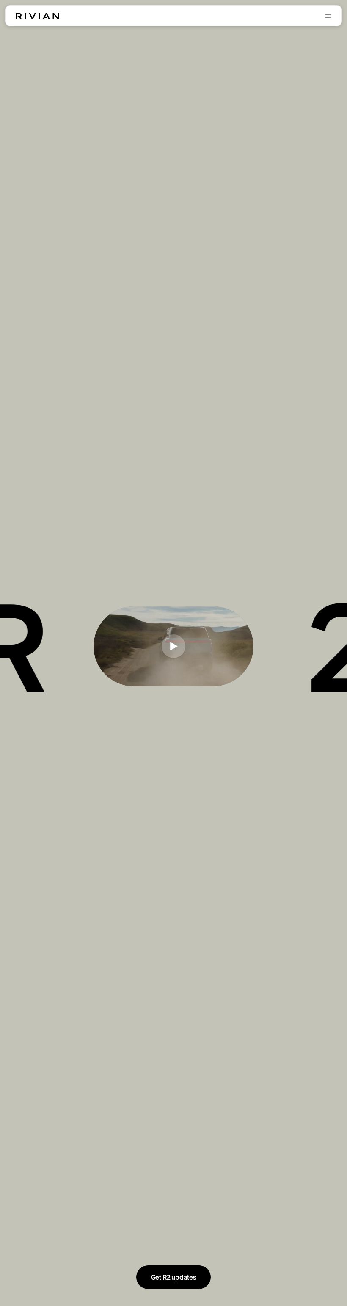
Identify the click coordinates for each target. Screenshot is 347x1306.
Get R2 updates (173, 1277)
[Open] (328, 16)
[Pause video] (173, 646)
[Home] (37, 16)
